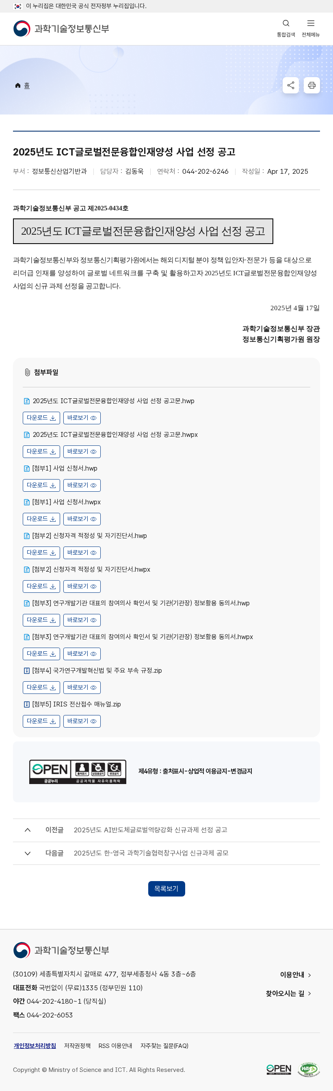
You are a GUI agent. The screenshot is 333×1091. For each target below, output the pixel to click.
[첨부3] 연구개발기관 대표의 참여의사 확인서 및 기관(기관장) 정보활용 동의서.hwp (141, 603)
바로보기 (78, 417)
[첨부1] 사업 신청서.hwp (64, 468)
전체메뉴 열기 (311, 29)
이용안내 (292, 975)
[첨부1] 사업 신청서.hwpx (66, 502)
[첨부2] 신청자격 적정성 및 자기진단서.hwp (89, 536)
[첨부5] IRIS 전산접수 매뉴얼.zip (76, 704)
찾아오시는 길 (285, 993)
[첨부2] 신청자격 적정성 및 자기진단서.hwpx (91, 569)
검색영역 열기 (286, 29)
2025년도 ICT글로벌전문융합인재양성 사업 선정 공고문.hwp (113, 401)
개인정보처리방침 (35, 1046)
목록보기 (166, 889)
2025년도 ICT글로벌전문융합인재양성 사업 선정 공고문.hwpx (115, 435)
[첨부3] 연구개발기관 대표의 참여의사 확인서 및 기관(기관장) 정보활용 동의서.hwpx (142, 637)
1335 (90, 988)
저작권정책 (77, 1046)
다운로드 (37, 417)
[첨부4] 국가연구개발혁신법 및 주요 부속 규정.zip (97, 670)
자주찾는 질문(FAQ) (164, 1046)
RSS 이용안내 (115, 1046)
